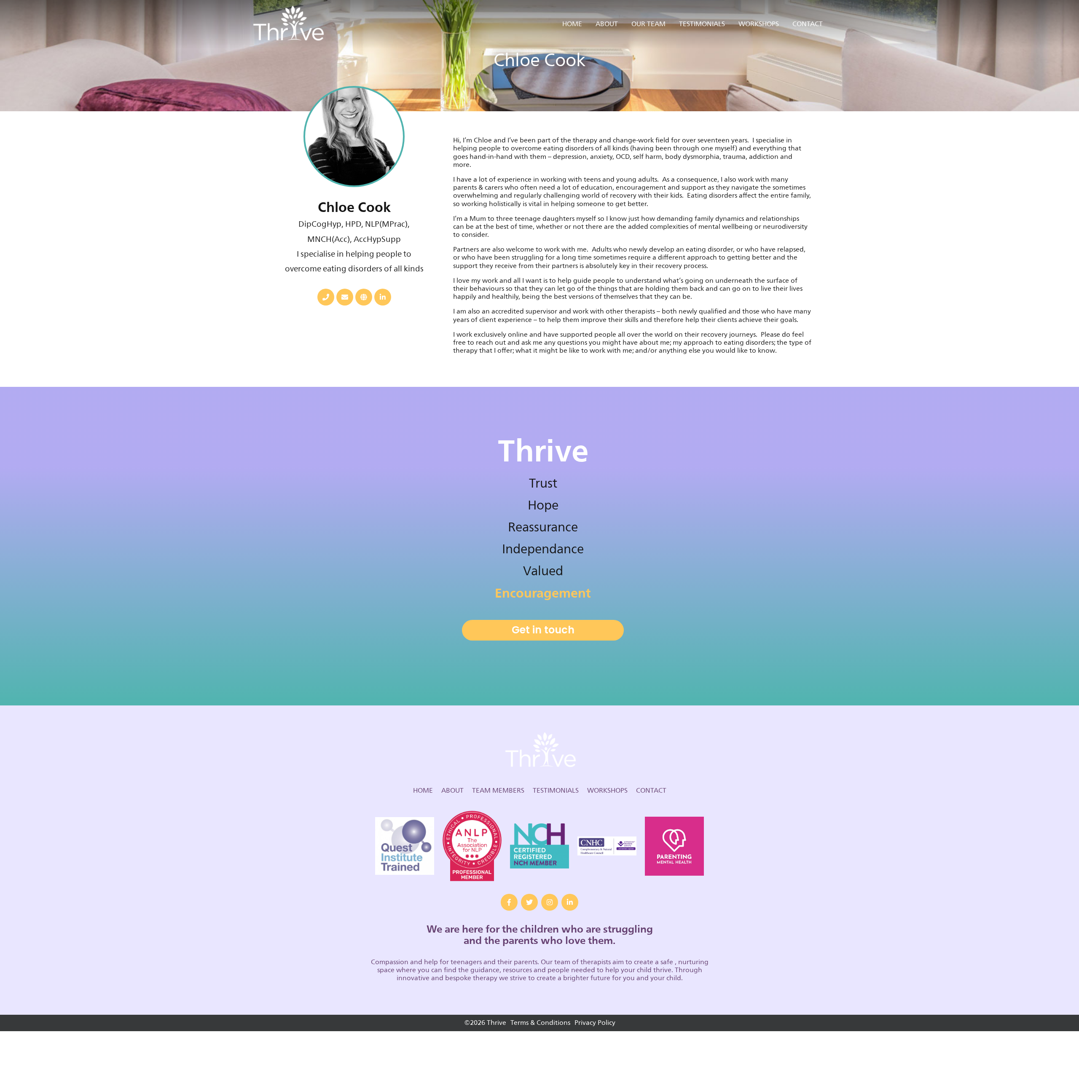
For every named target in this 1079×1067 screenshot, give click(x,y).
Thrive (287, 24)
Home (572, 24)
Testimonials (702, 24)
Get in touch (543, 630)
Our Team (648, 24)
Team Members (498, 790)
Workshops (758, 24)
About (607, 24)
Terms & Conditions (540, 1023)
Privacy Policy (594, 1023)
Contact (807, 24)
